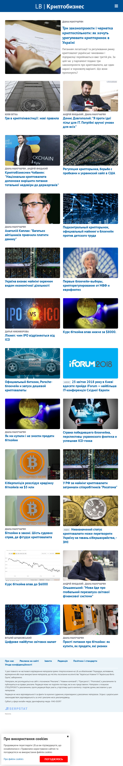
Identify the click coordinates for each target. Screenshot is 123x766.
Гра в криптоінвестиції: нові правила (32, 118)
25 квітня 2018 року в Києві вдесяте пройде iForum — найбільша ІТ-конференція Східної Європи (89, 386)
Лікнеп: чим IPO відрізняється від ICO (30, 337)
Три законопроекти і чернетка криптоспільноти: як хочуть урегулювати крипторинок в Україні (87, 35)
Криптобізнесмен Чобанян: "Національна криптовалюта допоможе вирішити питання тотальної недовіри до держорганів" (32, 178)
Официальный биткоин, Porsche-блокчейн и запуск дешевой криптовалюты (28, 386)
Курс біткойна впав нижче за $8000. (89, 332)
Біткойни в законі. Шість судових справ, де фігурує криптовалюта (29, 535)
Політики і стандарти (85, 660)
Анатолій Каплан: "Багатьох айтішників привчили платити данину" (26, 235)
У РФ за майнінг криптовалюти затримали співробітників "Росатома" (90, 485)
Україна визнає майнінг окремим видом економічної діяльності (29, 283)
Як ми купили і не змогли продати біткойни (29, 438)
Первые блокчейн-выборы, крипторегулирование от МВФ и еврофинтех (86, 285)
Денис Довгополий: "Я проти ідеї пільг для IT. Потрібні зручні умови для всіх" (88, 122)
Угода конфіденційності (18, 664)
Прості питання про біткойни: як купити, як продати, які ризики (86, 644)
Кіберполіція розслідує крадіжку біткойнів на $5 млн (29, 485)
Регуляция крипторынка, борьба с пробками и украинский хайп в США (89, 171)
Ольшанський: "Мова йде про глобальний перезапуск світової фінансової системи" (86, 591)
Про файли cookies (13, 759)
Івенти (48, 660)
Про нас (9, 660)
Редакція (63, 660)
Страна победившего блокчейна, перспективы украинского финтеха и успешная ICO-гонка (90, 436)
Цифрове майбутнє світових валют (30, 642)
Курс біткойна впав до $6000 (26, 584)
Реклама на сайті (29, 660)
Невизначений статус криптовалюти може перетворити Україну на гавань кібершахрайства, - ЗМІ (90, 535)
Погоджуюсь (54, 759)
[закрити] (68, 736)
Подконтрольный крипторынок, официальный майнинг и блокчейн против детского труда (88, 231)
